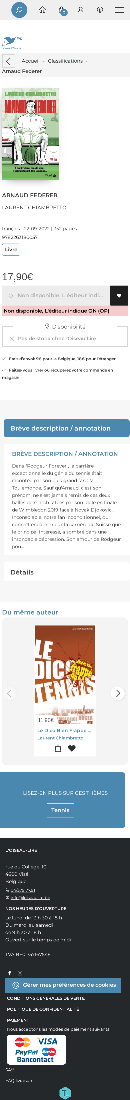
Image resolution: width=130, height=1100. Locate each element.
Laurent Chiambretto (34, 207)
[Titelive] (65, 1093)
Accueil (31, 61)
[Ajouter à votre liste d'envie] (119, 296)
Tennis (60, 810)
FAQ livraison (18, 1080)
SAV (9, 1069)
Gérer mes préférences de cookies (69, 985)
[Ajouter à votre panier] (58, 748)
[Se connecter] (81, 10)
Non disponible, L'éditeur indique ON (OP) (62, 295)
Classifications (65, 61)
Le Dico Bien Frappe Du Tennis (74, 730)
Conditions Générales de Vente (46, 998)
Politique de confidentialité (43, 1009)
